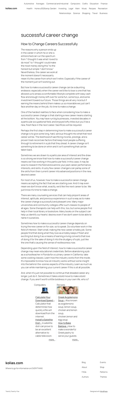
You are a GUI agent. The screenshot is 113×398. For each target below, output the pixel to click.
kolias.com (11, 8)
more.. (52, 339)
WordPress (103, 391)
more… (75, 339)
